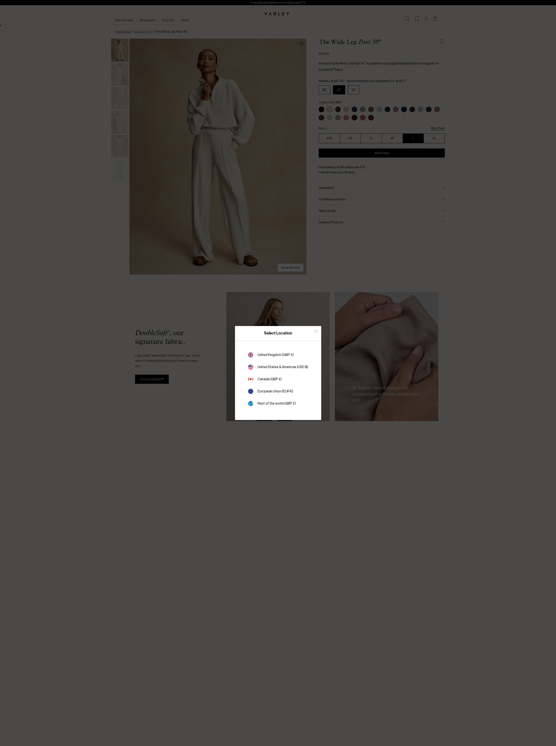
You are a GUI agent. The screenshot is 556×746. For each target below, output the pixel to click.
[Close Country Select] (316, 331)
